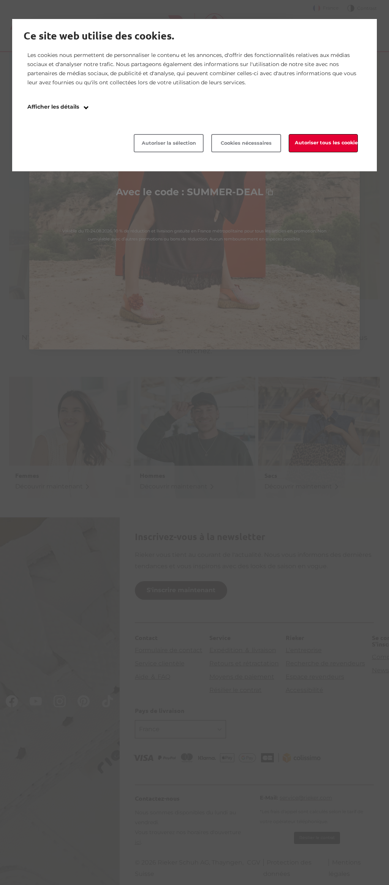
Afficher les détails (54, 106)
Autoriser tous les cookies (326, 142)
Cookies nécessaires (246, 143)
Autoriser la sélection (169, 143)
